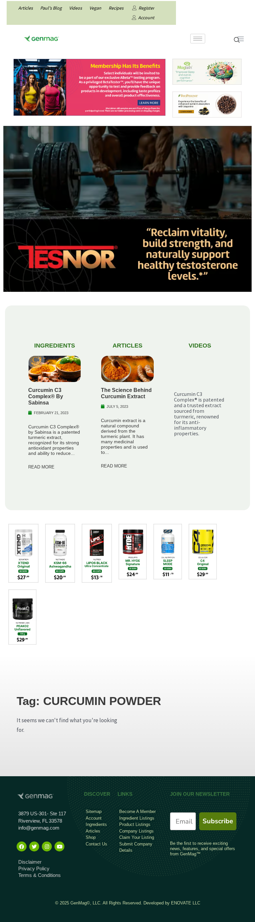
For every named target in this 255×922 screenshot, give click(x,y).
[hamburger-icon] (197, 38)
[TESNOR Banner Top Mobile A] (127, 208)
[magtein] (207, 71)
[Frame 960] (89, 86)
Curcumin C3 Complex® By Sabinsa (45, 396)
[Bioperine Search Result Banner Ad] (207, 104)
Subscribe (218, 821)
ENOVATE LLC (185, 902)
